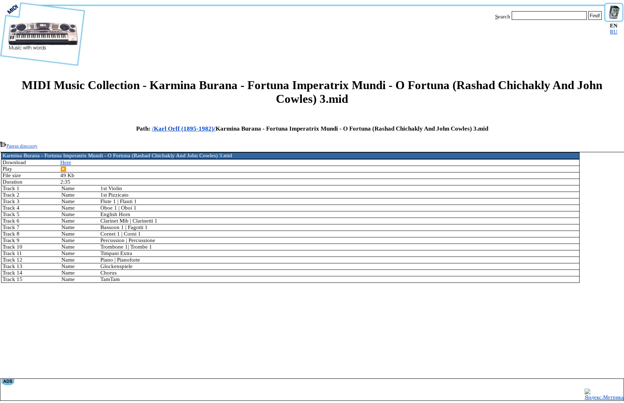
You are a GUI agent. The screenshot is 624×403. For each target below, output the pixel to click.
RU (614, 32)
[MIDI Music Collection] (42, 66)
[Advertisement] (344, 42)
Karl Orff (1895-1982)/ (185, 128)
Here (65, 162)
